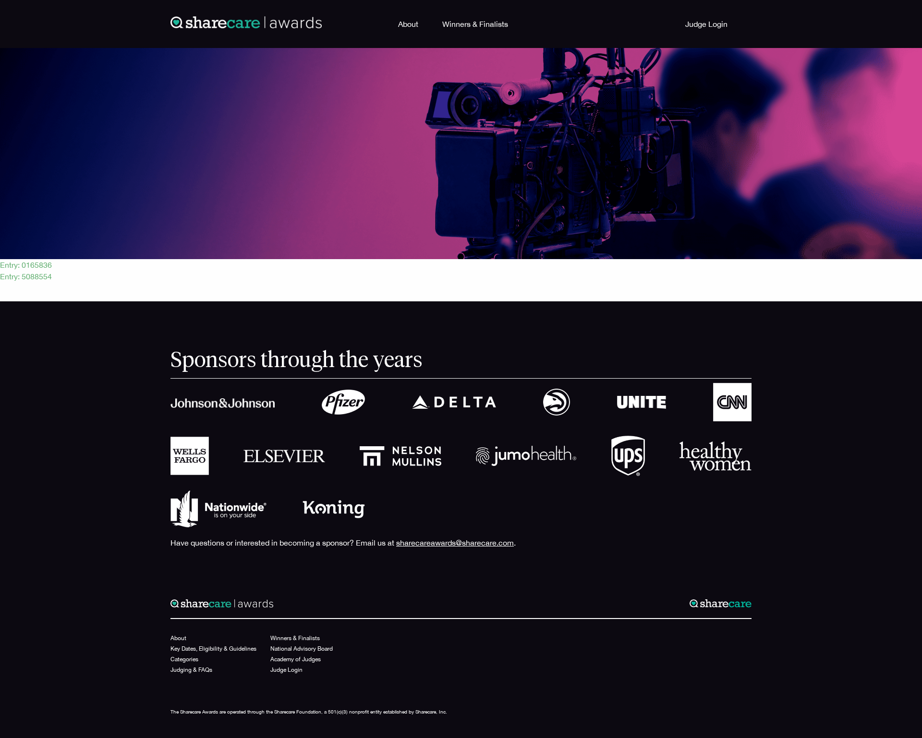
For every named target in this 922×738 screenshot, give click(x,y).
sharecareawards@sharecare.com (455, 542)
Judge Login (706, 24)
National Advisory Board (301, 648)
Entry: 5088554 (26, 276)
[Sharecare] (246, 21)
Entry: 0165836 (26, 265)
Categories (184, 659)
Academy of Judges (295, 659)
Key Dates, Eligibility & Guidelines (213, 648)
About (408, 24)
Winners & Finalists (475, 24)
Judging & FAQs (191, 670)
